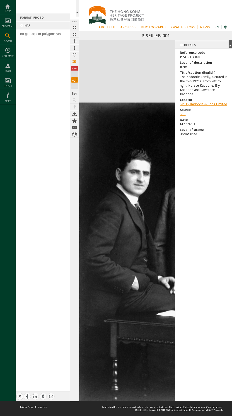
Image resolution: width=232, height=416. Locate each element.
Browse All (8, 26)
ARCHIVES (128, 27)
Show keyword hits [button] (74, 100)
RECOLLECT (140, 410)
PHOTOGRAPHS (154, 27)
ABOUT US (107, 27)
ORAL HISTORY (183, 27)
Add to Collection (74, 120)
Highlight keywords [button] (74, 107)
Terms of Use (41, 407)
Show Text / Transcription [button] (74, 93)
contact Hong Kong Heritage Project (173, 407)
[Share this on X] (19, 393)
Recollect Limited (182, 410)
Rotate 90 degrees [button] (74, 54)
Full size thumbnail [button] (74, 27)
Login (8, 71)
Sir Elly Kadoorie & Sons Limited (203, 104)
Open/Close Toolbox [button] (77, 8)
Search (8, 41)
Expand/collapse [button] (230, 44)
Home (8, 11)
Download (74, 113)
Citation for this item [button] (74, 134)
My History (8, 56)
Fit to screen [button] (74, 34)
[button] (74, 80)
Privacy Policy (26, 407)
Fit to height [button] (74, 47)
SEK (183, 114)
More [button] (8, 101)
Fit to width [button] (74, 41)
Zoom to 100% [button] (74, 61)
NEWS (205, 27)
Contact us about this (74, 127)
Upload (8, 86)
